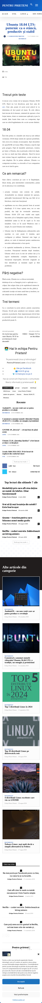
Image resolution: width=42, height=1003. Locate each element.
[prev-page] (3, 935)
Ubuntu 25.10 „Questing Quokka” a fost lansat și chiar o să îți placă (20, 442)
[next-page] (7, 935)
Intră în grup (23, 371)
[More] (29, 83)
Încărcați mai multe (20, 462)
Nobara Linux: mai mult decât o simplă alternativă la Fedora (19, 845)
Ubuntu (19, 394)
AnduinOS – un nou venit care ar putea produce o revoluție (20, 612)
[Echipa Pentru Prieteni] (5, 36)
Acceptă (21, 981)
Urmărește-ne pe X (23, 374)
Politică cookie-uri (19, 1000)
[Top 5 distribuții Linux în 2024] (21, 687)
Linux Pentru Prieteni (24, 391)
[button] (38, 954)
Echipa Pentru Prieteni (16, 36)
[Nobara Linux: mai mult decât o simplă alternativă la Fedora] (21, 824)
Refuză (21, 988)
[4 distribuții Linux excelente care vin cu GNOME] (21, 778)
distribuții (33, 388)
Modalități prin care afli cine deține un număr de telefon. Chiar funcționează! (19, 491)
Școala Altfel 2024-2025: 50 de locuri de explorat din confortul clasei (17, 453)
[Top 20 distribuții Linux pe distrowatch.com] (21, 731)
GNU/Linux (6, 391)
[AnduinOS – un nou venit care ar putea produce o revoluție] (21, 591)
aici (3, 107)
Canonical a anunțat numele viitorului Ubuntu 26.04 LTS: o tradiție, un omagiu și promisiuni (20, 420)
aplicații (17, 388)
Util (3, 456)
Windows (6, 398)
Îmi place (36, 466)
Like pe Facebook (23, 368)
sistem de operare (8, 394)
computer (25, 388)
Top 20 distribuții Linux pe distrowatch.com (17, 752)
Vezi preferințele (21, 994)
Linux (14, 391)
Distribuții (22, 38)
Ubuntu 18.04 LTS (29, 394)
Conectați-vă (35, 472)
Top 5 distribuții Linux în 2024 (18, 707)
